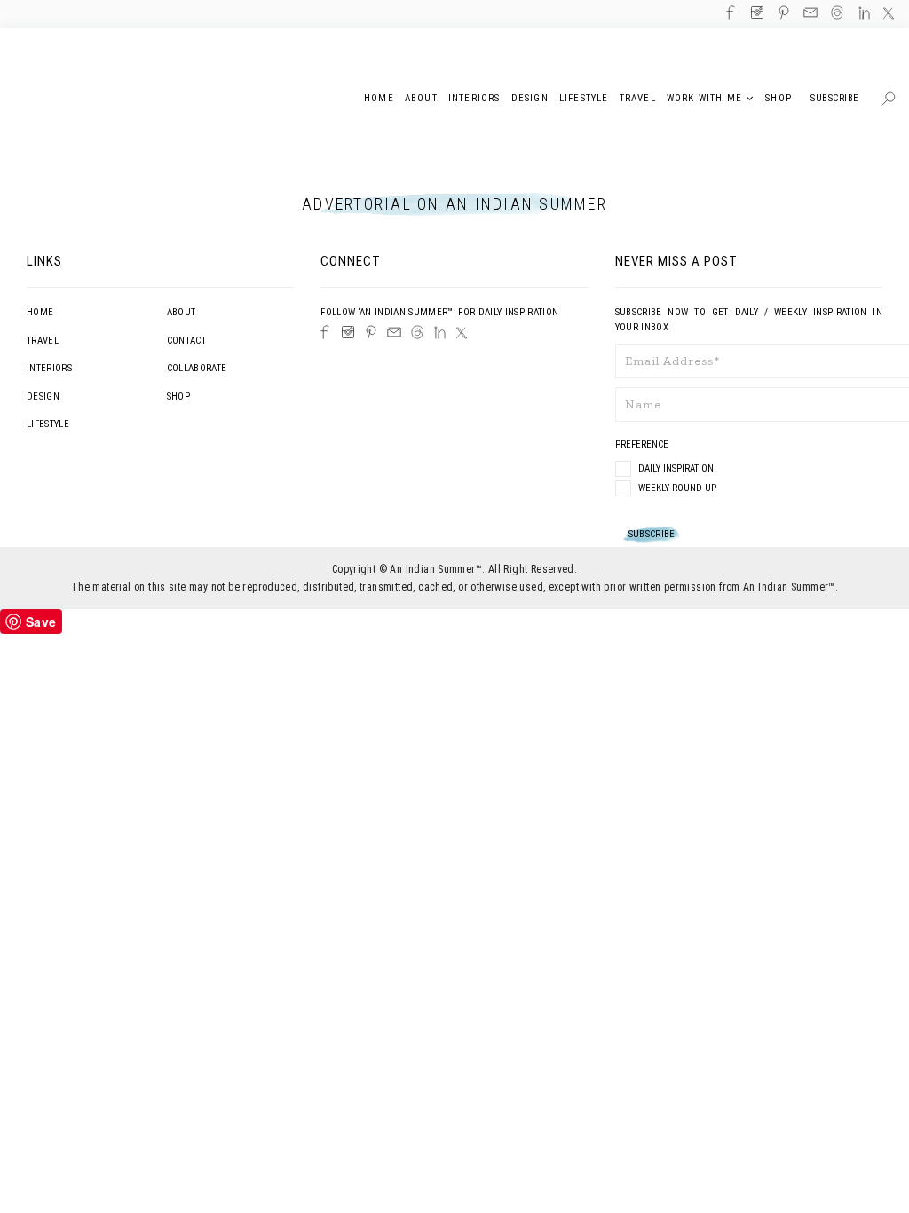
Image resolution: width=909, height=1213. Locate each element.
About (181, 312)
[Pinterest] (371, 332)
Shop (178, 396)
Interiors (49, 368)
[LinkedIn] (440, 332)
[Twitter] (461, 333)
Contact (186, 340)
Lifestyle (48, 424)
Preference (643, 444)
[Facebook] (324, 332)
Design (43, 396)
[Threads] (417, 332)
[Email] (394, 332)
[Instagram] (348, 332)
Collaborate (197, 368)
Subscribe (834, 98)
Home (40, 312)
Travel (43, 340)
